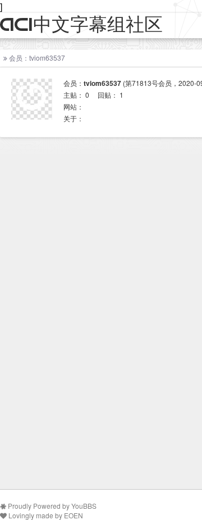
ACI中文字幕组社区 (81, 25)
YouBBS (84, 505)
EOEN (73, 515)
